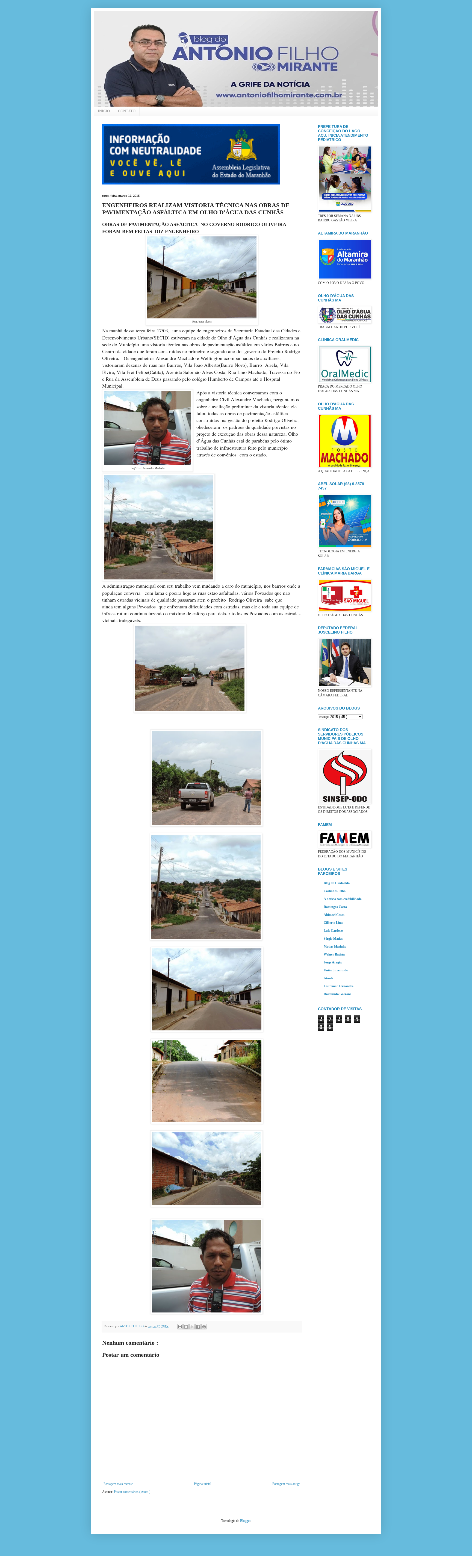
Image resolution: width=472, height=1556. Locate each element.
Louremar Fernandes (338, 986)
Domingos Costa (335, 907)
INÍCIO (104, 111)
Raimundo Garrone (337, 994)
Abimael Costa (334, 915)
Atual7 (328, 978)
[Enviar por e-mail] (180, 1326)
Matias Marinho (335, 946)
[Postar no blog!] (186, 1326)
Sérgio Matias (333, 938)
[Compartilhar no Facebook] (198, 1326)
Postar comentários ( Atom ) (132, 1492)
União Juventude (336, 970)
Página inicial (202, 1484)
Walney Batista (334, 954)
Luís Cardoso (333, 931)
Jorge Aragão (333, 962)
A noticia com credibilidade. (343, 899)
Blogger (245, 1521)
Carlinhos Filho (335, 891)
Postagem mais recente (118, 1484)
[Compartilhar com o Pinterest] (204, 1326)
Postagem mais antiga (286, 1484)
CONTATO (126, 111)
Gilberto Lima (333, 923)
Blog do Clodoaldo (337, 883)
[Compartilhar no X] (192, 1326)
